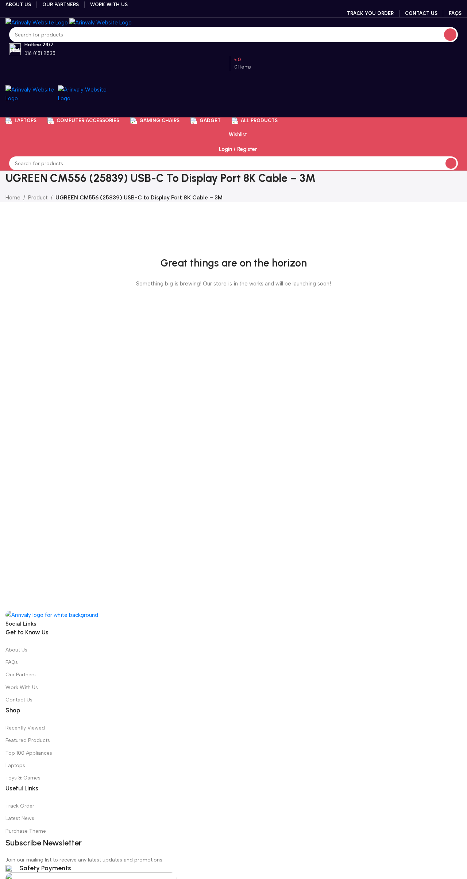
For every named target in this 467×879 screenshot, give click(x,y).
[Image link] (51, 614)
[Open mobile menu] (233, 78)
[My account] (233, 110)
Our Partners (20, 675)
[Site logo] (37, 22)
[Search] (450, 34)
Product (38, 197)
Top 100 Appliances (28, 753)
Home (12, 197)
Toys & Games (22, 778)
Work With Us (21, 687)
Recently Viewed (25, 728)
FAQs (11, 662)
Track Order (19, 806)
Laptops (15, 765)
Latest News (19, 818)
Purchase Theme (25, 831)
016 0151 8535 (39, 53)
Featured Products (27, 740)
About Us (16, 650)
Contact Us (18, 700)
